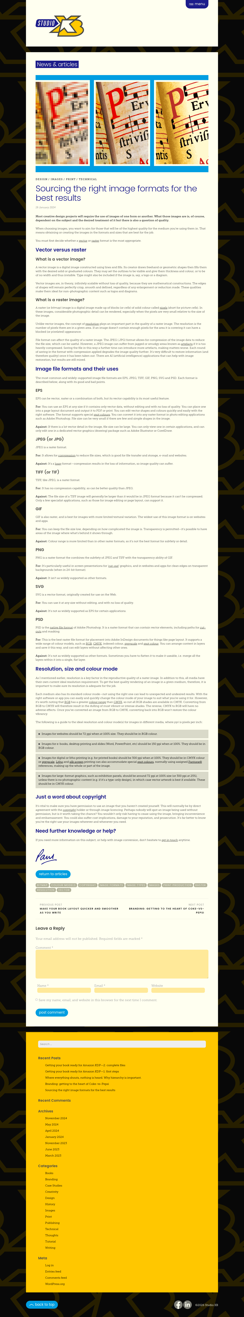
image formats (111, 885)
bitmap (42, 885)
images (154, 885)
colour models (63, 885)
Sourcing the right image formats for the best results (80, 1090)
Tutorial (50, 1241)
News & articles (57, 64)
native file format (61, 627)
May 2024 (51, 1124)
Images (57, 179)
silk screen (76, 761)
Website (157, 986)
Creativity (51, 1191)
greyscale (131, 643)
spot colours (102, 414)
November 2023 (56, 1143)
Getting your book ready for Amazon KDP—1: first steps (82, 1071)
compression (67, 455)
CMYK (97, 643)
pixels (163, 307)
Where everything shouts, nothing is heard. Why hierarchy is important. (93, 1077)
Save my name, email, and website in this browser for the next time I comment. (98, 1000)
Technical (88, 179)
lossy (58, 463)
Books (49, 1173)
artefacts (187, 344)
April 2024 (52, 1130)
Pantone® (195, 761)
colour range (97, 702)
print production (177, 885)
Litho (59, 761)
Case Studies (53, 1185)
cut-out (113, 566)
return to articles (53, 874)
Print (71, 179)
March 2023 (53, 1155)
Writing (50, 1247)
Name (43, 986)
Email (99, 986)
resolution (92, 323)
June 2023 (52, 1149)
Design (42, 179)
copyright (69, 810)
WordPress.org (55, 1284)
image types (136, 885)
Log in (49, 1265)
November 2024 (56, 1118)
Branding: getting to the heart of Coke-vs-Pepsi (166, 910)
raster (95, 240)
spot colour (151, 643)
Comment (44, 948)
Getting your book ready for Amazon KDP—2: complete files (85, 1065)
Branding (51, 1179)
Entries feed (53, 1271)
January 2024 (54, 1137)
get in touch (170, 840)
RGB (89, 643)
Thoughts (51, 1235)
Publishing (52, 1223)
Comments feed (56, 1277)
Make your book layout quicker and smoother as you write (79, 910)
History (50, 1204)
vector (83, 240)
